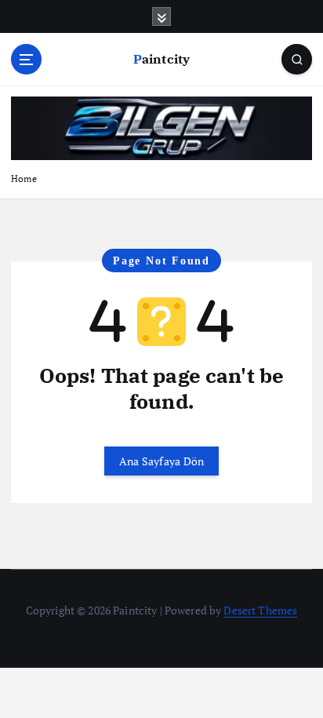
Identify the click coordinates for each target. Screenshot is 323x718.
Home (24, 178)
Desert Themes (260, 610)
